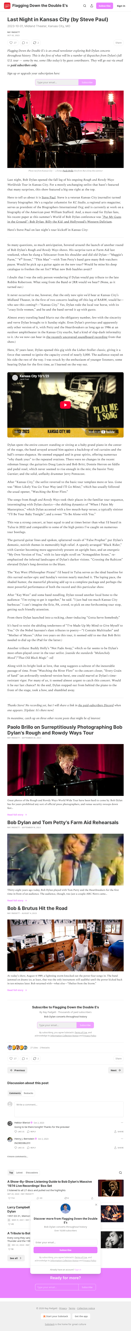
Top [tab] (11, 1172)
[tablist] (21, 1093)
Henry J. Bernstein (24, 1138)
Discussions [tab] (32, 1172)
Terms (72, 1308)
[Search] (84, 6)
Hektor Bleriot (22, 1122)
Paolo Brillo (68, 170)
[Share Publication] (92, 6)
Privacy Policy (89, 1260)
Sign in (121, 5)
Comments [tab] (15, 1093)
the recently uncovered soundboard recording (77, 337)
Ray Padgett (13, 32)
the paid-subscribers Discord (96, 705)
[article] (65, 1189)
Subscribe (105, 5)
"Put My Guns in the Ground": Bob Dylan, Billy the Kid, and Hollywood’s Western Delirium (64, 219)
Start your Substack (57, 1316)
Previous (19, 1070)
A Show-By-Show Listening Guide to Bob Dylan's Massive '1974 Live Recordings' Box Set (49, 1184)
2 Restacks (45, 1047)
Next (114, 1070)
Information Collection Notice (64, 1260)
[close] (96, 1204)
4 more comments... (17, 1156)
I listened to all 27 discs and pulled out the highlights (36, 1190)
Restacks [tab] (28, 1093)
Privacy (63, 1308)
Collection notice (86, 1308)
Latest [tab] (19, 1172)
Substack (49, 1324)
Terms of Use (81, 1257)
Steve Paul (49, 197)
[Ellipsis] (122, 1122)
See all (14, 1258)
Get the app (81, 1316)
